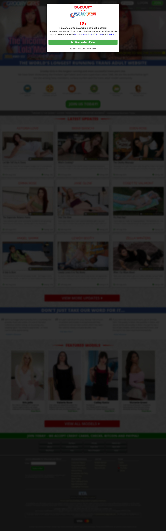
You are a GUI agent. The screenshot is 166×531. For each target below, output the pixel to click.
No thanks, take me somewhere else (83, 48)
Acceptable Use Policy (95, 34)
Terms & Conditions (80, 34)
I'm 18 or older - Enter (83, 42)
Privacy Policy (110, 34)
